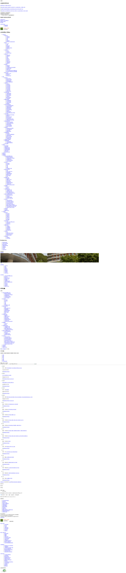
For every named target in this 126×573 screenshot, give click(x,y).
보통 (9, 494)
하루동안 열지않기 (4, 15)
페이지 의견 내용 (3, 496)
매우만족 (3, 494)
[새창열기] (4, 571)
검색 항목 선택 (3, 363)
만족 (6, 494)
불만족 (12, 494)
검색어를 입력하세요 (13, 363)
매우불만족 (17, 494)
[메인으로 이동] (1, 262)
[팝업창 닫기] (11, 15)
